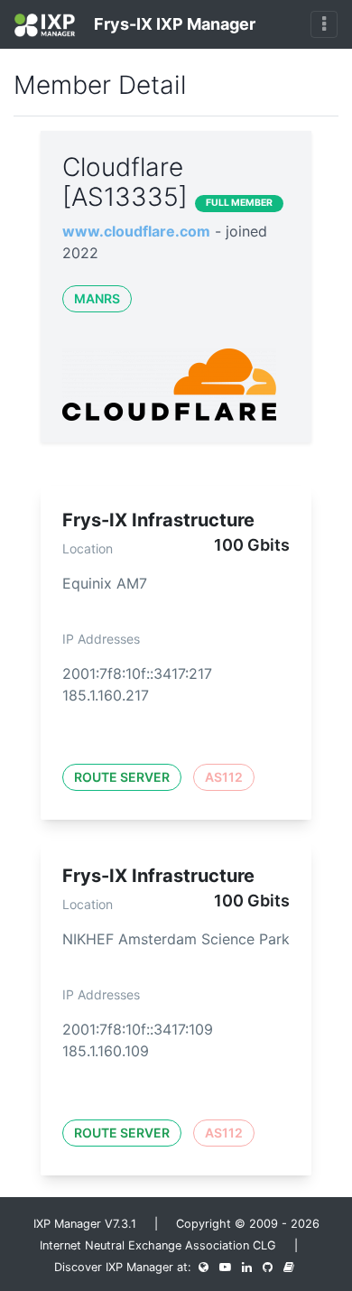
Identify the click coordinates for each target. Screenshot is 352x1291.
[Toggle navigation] (324, 24)
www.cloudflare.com (136, 231)
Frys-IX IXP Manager (172, 23)
